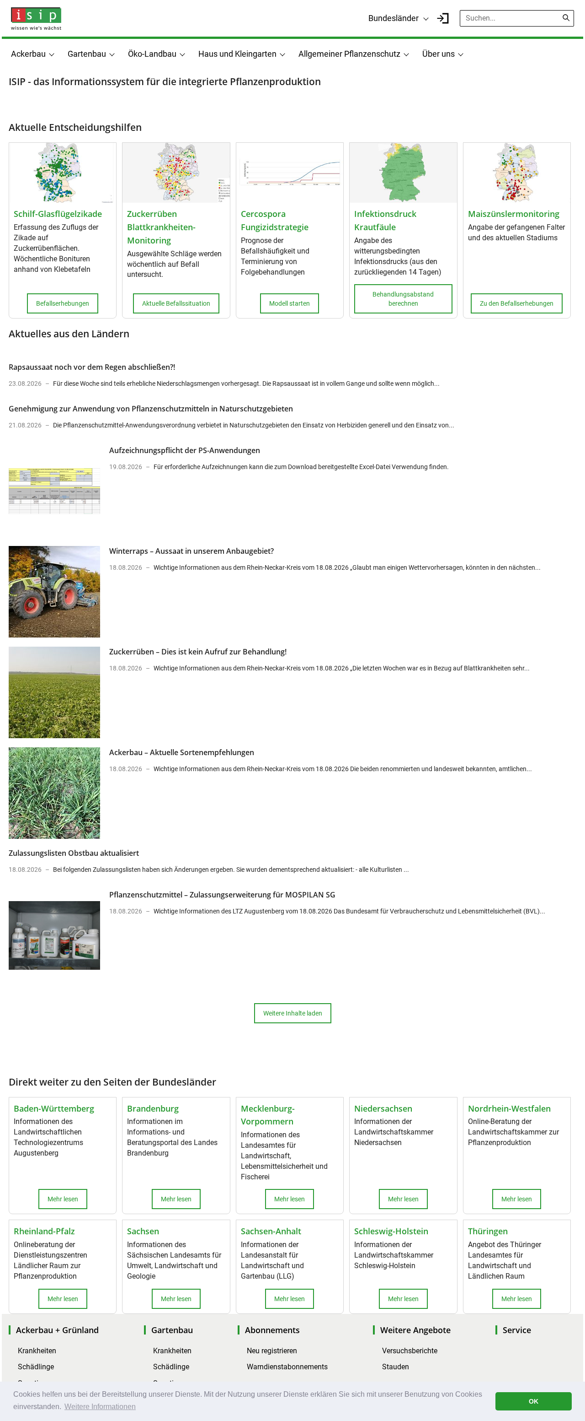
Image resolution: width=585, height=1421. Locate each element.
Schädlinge (36, 1366)
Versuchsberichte (409, 1350)
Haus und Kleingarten (237, 54)
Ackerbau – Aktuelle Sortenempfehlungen (181, 752)
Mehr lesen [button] (63, 1199)
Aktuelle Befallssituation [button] (176, 303)
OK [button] (533, 1401)
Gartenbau (87, 54)
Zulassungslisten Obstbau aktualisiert (74, 853)
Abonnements (272, 1329)
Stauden (395, 1366)
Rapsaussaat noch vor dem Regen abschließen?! (92, 367)
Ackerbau (28, 54)
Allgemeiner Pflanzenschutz (349, 54)
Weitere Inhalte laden (292, 1013)
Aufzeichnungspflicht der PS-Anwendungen (184, 450)
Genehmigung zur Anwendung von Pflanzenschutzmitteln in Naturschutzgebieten (151, 409)
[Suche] (566, 17)
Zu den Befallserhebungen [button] (516, 303)
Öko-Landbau (152, 54)
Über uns (438, 54)
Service (517, 1329)
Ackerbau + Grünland (57, 1329)
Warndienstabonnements (287, 1366)
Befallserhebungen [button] (62, 303)
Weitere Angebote (415, 1329)
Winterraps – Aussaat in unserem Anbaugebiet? (191, 551)
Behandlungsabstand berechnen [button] (403, 299)
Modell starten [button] (289, 303)
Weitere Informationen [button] (100, 1406)
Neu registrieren (272, 1350)
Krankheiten (37, 1350)
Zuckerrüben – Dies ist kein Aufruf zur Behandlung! (198, 652)
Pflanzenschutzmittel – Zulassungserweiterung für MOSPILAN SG (222, 895)
